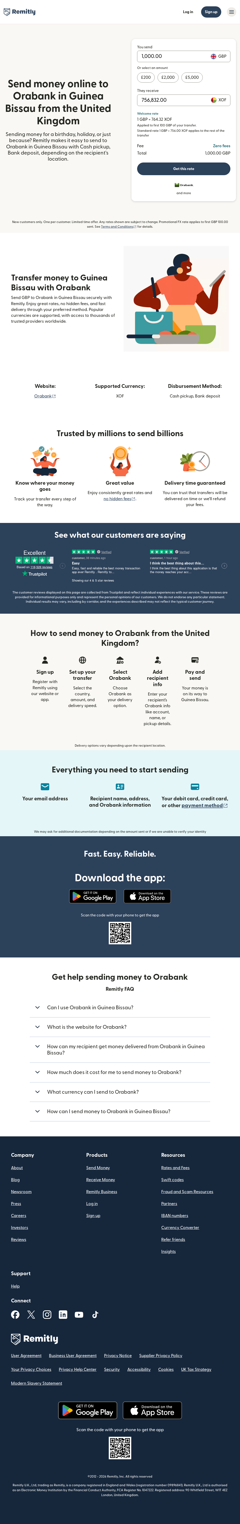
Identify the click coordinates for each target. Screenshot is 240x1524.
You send (144, 47)
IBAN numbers (174, 1216)
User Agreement (26, 1356)
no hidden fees (119, 499)
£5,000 (192, 77)
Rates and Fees (175, 1168)
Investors (19, 1228)
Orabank (45, 396)
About (17, 1168)
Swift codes (172, 1180)
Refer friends (173, 1240)
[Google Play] (92, 896)
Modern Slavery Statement (36, 1383)
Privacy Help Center (78, 1370)
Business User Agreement (73, 1356)
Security (112, 1370)
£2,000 (168, 77)
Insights (168, 1252)
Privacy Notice (118, 1356)
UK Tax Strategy (196, 1370)
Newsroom (21, 1192)
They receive (148, 91)
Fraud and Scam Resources (187, 1192)
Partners (169, 1204)
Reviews (18, 1240)
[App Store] (147, 896)
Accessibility (139, 1370)
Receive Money (100, 1180)
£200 (146, 77)
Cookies (166, 1370)
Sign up (211, 12)
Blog (15, 1180)
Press (16, 1204)
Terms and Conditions (119, 226)
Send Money (98, 1168)
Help (15, 1286)
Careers (18, 1216)
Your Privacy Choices (31, 1370)
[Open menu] (231, 12)
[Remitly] (19, 12)
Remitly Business (101, 1192)
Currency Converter (180, 1228)
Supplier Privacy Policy (160, 1356)
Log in (188, 12)
